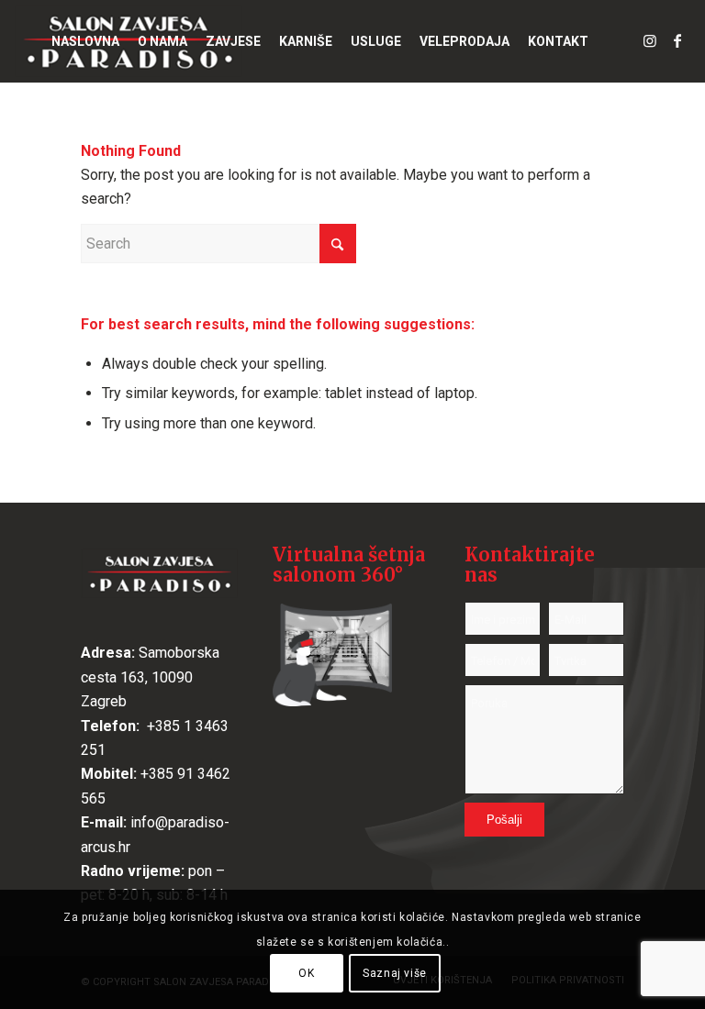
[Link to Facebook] (677, 40)
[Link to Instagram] (650, 40)
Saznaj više (395, 973)
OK (306, 973)
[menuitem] (85, 41)
